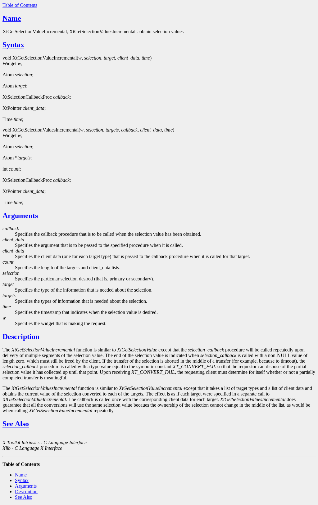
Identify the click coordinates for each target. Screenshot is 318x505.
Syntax (13, 45)
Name (11, 18)
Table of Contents (19, 5)
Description (20, 337)
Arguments (20, 216)
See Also (15, 424)
